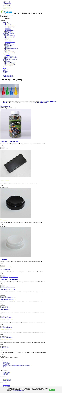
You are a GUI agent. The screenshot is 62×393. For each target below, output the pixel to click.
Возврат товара (6, 373)
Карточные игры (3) (9, 37)
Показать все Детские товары (9, 52)
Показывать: (3, 108)
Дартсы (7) (7, 55)
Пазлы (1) (7, 49)
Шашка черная (3, 220)
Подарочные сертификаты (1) (11, 48)
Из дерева (5, 60)
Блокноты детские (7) (9, 51)
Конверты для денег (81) (10, 25)
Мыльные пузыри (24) (10, 35)
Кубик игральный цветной (6, 339)
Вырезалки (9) (8, 41)
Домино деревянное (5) (10, 64)
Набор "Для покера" (5, 309)
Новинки (5, 66)
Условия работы (6, 362)
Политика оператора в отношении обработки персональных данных (17, 365)
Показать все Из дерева (8, 65)
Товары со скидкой (7, 380)
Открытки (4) (8, 29)
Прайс (4, 70)
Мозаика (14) (8, 46)
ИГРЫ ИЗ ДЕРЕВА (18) (10, 62)
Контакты (5, 72)
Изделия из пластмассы (8, 54)
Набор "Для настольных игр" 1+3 (7, 289)
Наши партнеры (6, 363)
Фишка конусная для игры (6, 319)
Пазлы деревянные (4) (9, 63)
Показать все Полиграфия (8, 33)
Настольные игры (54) (10, 36)
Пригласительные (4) (9, 30)
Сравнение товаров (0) (5, 106)
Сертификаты (6, 364)
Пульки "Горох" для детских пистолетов (9, 279)
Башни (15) (7, 61)
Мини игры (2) (8, 45)
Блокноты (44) (8, 31)
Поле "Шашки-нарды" (5, 269)
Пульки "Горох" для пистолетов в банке (9, 141)
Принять (52, 389)
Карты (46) (7, 23)
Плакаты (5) (7, 47)
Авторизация (8, 4)
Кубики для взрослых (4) (10, 56)
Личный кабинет (6, 385)
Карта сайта (5, 374)
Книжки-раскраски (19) (10, 42)
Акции (4, 68)
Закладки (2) (7, 50)
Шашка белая (3, 259)
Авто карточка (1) (9, 32)
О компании (5, 71)
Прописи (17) (8, 39)
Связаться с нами (6, 372)
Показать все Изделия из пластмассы (10, 59)
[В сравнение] (7, 187)
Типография (5, 69)
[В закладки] (5, 187)
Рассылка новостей (7, 379)
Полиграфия (5, 22)
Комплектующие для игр (8, 76)
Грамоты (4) (7, 28)
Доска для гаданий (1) (9, 26)
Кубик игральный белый (5, 329)
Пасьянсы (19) (8, 24)
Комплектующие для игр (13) (11, 57)
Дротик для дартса (4, 349)
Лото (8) (7, 38)
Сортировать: (3, 107)
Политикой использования (18, 390)
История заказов (6, 386)
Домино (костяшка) (4, 180)
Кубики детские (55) (9, 44)
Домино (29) (7, 43)
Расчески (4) (7, 58)
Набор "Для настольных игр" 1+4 (7, 299)
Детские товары (6, 34)
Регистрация (8, 3)
